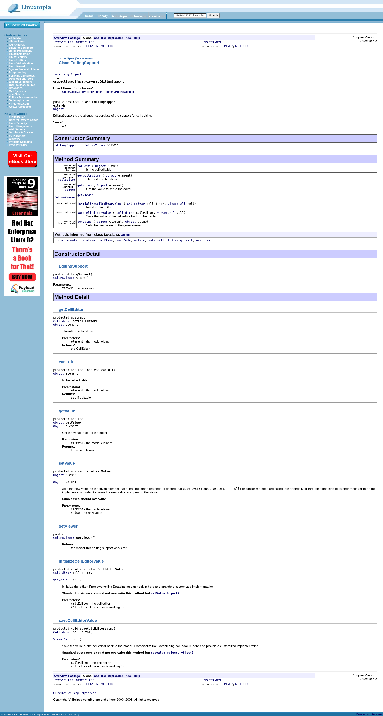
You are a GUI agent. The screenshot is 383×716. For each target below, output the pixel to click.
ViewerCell (177, 204)
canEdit (83, 166)
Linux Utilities (17, 60)
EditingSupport (66, 145)
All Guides (15, 38)
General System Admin (23, 120)
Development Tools (21, 78)
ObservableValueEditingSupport (82, 91)
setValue (84, 221)
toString (175, 240)
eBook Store (17, 41)
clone (58, 240)
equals (72, 240)
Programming (17, 72)
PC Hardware (17, 135)
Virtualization (17, 117)
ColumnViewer (95, 145)
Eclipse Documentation (23, 97)
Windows (14, 138)
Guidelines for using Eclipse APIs (74, 693)
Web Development (20, 81)
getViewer (85, 195)
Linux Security (18, 57)
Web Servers (17, 129)
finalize (88, 240)
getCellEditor (88, 175)
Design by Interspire (369, 714)
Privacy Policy (18, 145)
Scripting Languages (22, 75)
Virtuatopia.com (19, 103)
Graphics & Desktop (21, 132)
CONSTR (92, 46)
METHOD (107, 46)
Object (58, 109)
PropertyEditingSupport (119, 91)
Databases (16, 88)
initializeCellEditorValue (99, 204)
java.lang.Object (67, 74)
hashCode (123, 240)
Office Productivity (20, 50)
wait (189, 240)
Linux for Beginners (21, 47)
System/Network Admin (24, 69)
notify (139, 240)
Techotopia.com (19, 100)
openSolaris (16, 94)
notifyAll (156, 240)
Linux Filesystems (20, 126)
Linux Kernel (17, 66)
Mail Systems (17, 91)
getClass (106, 240)
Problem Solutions (20, 141)
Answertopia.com (20, 106)
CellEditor (67, 179)
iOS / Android (17, 44)
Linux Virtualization (21, 63)
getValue (84, 185)
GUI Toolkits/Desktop (22, 85)
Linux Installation (19, 54)
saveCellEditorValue (94, 212)
